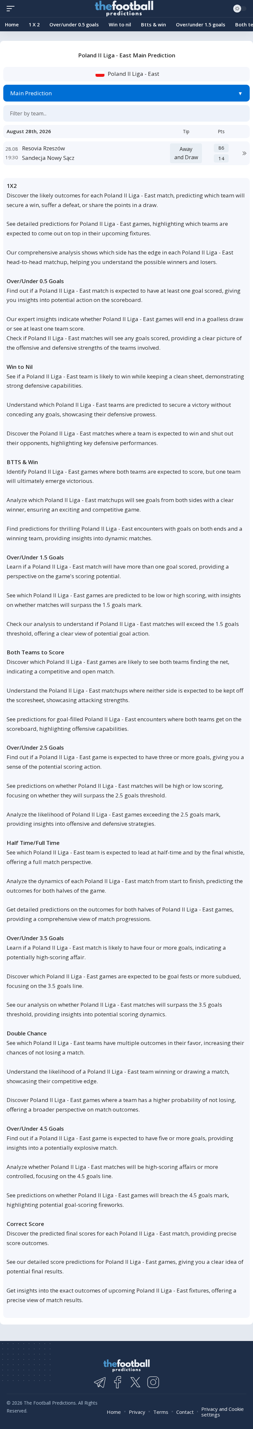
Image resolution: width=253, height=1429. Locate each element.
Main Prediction (31, 93)
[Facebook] (117, 1382)
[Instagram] (153, 1382)
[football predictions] (12, 8)
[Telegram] (100, 1382)
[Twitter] (135, 1382)
